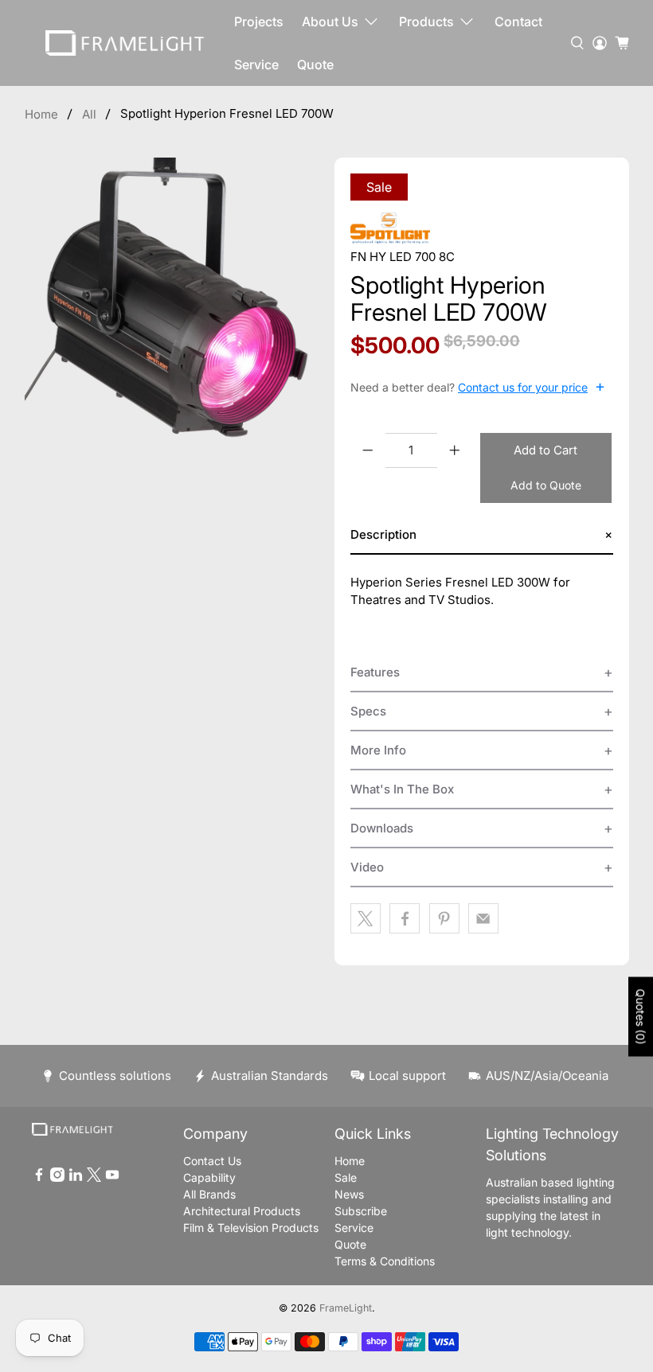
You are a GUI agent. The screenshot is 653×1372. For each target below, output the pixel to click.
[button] (481, 535)
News (349, 1194)
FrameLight (345, 1308)
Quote (315, 64)
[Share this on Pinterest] (444, 918)
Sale (345, 1177)
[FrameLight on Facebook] (39, 1177)
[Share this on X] (365, 918)
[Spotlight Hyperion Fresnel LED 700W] (172, 305)
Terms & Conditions (384, 1261)
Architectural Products (241, 1211)
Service (256, 64)
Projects (258, 21)
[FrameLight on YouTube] (112, 1177)
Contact (518, 21)
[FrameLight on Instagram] (57, 1177)
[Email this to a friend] (483, 918)
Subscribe (360, 1211)
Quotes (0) (640, 1017)
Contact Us (212, 1160)
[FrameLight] (125, 43)
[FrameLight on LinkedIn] (75, 1177)
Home (41, 114)
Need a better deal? (477, 387)
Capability (209, 1177)
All (89, 114)
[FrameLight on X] (94, 1177)
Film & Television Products (251, 1227)
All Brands (209, 1194)
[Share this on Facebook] (404, 918)
